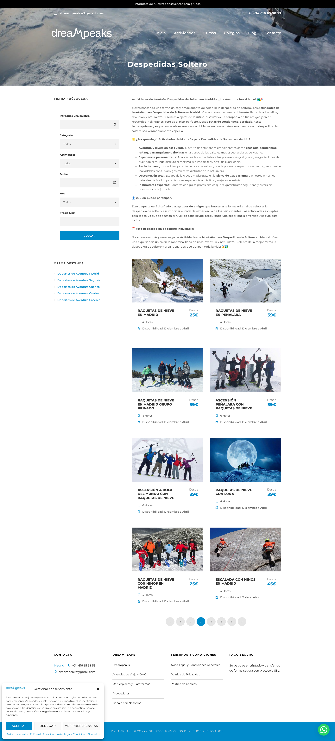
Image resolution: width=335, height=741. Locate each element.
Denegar (48, 726)
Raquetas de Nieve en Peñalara (234, 312)
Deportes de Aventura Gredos (78, 293)
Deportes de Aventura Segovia (78, 280)
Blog (252, 33)
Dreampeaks (121, 665)
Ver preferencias (81, 726)
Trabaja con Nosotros (126, 703)
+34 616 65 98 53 (267, 13)
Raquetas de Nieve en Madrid (156, 312)
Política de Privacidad (42, 734)
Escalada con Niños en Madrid (236, 581)
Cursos (209, 33)
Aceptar (19, 726)
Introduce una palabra (75, 115)
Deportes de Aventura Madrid (78, 273)
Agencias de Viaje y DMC (129, 674)
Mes (62, 193)
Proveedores (121, 693)
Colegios (232, 33)
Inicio (161, 33)
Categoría (66, 135)
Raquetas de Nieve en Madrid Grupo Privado (156, 404)
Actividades (184, 33)
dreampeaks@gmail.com (82, 13)
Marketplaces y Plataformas (131, 684)
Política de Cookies (184, 684)
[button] (98, 689)
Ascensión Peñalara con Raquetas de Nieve (234, 404)
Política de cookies (17, 734)
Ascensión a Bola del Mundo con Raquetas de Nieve (156, 494)
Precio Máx (67, 212)
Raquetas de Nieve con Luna (234, 492)
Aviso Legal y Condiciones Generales (78, 734)
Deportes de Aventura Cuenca (78, 287)
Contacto (272, 33)
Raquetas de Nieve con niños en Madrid (156, 583)
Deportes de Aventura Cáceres (78, 300)
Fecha (64, 174)
